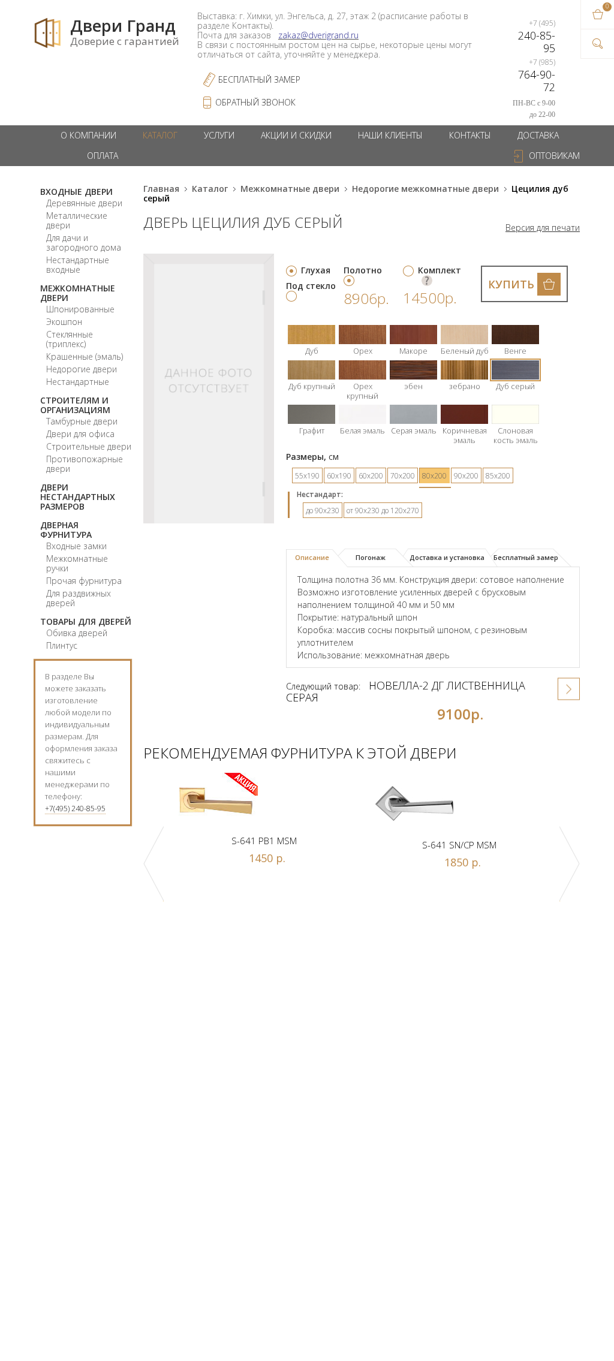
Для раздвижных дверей (78, 598)
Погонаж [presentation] (371, 557)
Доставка (538, 135)
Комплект (439, 270)
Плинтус (61, 645)
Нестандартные (77, 381)
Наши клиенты (390, 135)
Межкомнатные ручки (77, 563)
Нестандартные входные (77, 264)
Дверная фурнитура (66, 529)
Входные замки (76, 546)
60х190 (339, 476)
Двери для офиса (80, 433)
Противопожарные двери (84, 463)
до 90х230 (322, 510)
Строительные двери (88, 446)
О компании (88, 135)
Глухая (315, 270)
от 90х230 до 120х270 (383, 510)
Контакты (470, 135)
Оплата (102, 155)
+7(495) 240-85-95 (75, 808)
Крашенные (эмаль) (84, 356)
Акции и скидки (296, 135)
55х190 (307, 476)
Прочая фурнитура (84, 580)
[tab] (317, 558)
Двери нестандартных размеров (77, 496)
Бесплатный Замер (259, 79)
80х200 (434, 476)
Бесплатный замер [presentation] (525, 557)
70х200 (402, 476)
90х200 (466, 476)
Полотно (363, 270)
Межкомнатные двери (77, 292)
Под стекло (311, 285)
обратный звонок (255, 102)
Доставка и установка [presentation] (447, 557)
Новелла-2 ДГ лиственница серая (405, 691)
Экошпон (64, 321)
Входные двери (76, 191)
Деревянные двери (84, 203)
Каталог (160, 135)
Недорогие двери (81, 369)
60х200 (371, 476)
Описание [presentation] (312, 557)
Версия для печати (542, 228)
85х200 (498, 476)
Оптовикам (554, 155)
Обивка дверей (76, 633)
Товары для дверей (85, 621)
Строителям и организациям (75, 405)
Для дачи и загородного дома (83, 242)
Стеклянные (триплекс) (69, 339)
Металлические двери (76, 220)
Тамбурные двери (82, 421)
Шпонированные (80, 309)
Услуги (219, 135)
